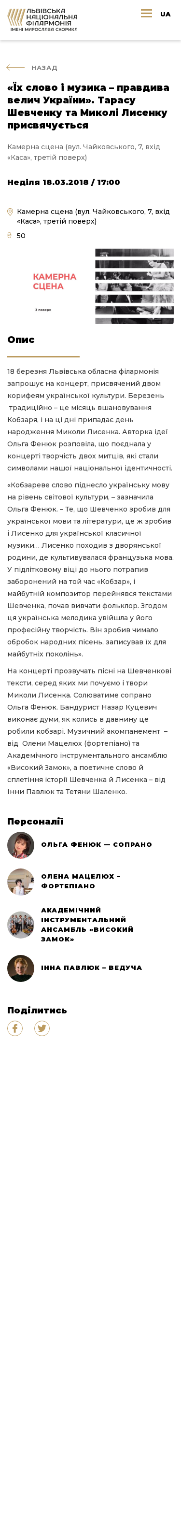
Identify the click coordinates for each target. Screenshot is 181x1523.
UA (165, 14)
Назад (44, 67)
